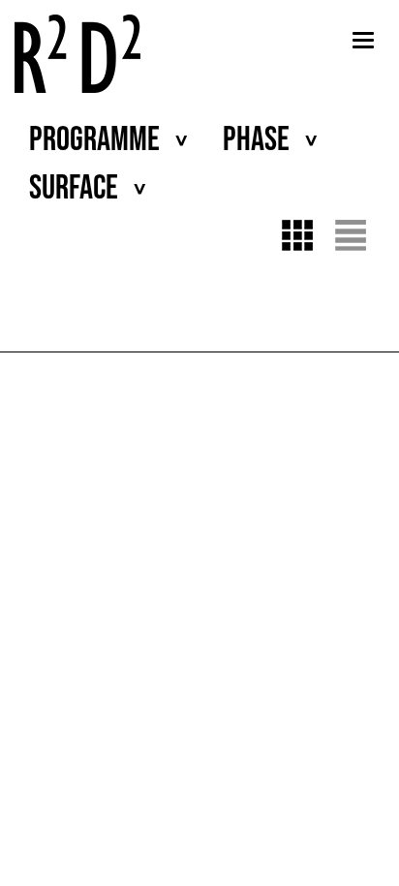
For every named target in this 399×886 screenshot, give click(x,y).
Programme (94, 140)
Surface (73, 188)
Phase (256, 140)
